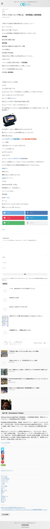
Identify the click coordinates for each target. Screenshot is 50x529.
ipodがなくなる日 (14, 297)
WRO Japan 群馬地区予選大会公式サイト (13, 507)
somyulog (25, 525)
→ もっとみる (5, 442)
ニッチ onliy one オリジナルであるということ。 (22, 288)
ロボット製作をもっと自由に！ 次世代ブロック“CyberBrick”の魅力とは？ (28, 369)
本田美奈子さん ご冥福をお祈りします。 (20, 330)
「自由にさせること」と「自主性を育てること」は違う (23, 360)
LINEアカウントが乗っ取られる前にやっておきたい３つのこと (25, 316)
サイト (4, 268)
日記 (4, 229)
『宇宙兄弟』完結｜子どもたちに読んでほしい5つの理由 (23, 351)
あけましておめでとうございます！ (18, 306)
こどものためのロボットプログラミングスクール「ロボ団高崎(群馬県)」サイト (24, 509)
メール (4, 262)
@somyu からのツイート (7, 470)
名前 (4, 257)
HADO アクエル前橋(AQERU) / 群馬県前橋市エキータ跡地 (23, 388)
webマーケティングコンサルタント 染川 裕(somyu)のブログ (25, 522)
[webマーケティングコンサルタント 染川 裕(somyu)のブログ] (25, 5)
